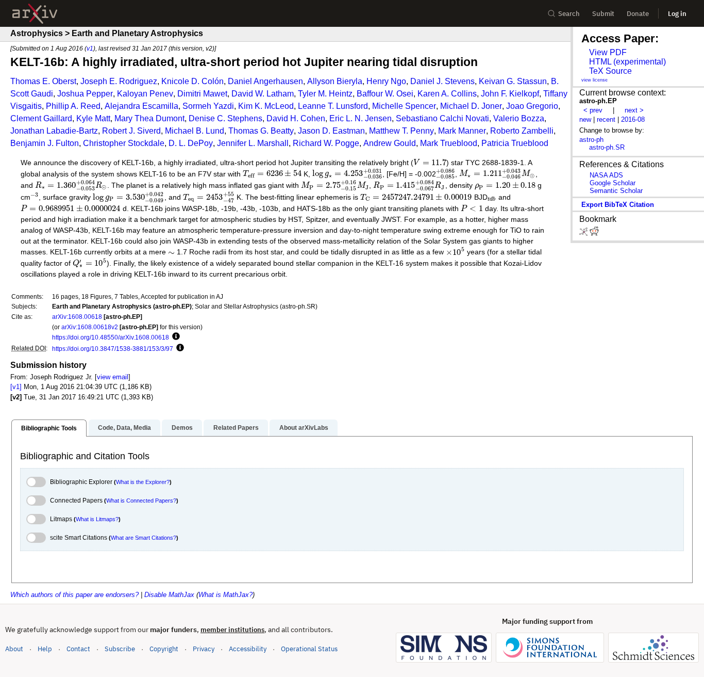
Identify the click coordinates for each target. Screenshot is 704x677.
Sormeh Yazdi (208, 106)
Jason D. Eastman (331, 130)
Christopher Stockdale (123, 143)
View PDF (608, 52)
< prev (592, 110)
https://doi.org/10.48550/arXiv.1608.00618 (110, 337)
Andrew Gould (389, 143)
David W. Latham (262, 93)
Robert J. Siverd (131, 130)
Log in (677, 13)
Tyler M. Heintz (325, 93)
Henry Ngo (386, 81)
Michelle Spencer (404, 106)
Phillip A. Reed (73, 106)
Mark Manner (462, 130)
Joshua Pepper (85, 93)
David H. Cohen (295, 118)
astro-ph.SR (607, 147)
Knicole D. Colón (192, 81)
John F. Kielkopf (510, 93)
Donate (638, 13)
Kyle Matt (93, 118)
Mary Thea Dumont (149, 118)
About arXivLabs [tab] (303, 427)
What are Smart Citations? (143, 538)
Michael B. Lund (194, 130)
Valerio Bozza (518, 118)
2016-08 (633, 119)
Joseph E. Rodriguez (118, 81)
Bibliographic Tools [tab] (49, 428)
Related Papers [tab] (236, 427)
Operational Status (309, 648)
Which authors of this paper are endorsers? (74, 595)
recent (606, 119)
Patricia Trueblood (514, 143)
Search (569, 13)
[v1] (16, 387)
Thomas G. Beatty (261, 130)
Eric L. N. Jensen (360, 118)
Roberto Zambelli (522, 130)
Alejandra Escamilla (141, 106)
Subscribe (120, 648)
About (14, 648)
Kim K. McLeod (266, 106)
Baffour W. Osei (385, 93)
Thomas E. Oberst (43, 81)
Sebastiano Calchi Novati (442, 118)
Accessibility (247, 648)
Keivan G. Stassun (513, 81)
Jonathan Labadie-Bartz (54, 130)
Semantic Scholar (616, 191)
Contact (78, 648)
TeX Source (610, 71)
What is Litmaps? (97, 519)
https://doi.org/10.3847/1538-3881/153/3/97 (112, 348)
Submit (603, 13)
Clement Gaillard (41, 118)
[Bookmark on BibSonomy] (584, 233)
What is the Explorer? (143, 482)
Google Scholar (612, 183)
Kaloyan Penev (145, 93)
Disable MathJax (169, 595)
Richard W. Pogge (326, 143)
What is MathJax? (225, 595)
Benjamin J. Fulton (44, 143)
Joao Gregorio (532, 106)
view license (594, 80)
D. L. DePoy (191, 143)
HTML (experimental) (627, 61)
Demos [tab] (182, 427)
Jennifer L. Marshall (253, 143)
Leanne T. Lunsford (333, 106)
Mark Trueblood (448, 143)
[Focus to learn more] (174, 337)
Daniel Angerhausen (265, 81)
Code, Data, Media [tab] (124, 427)
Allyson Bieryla (334, 81)
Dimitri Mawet (202, 93)
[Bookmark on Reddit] (594, 233)
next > (634, 110)
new (585, 119)
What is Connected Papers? (141, 500)
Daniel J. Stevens (442, 81)
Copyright (163, 648)
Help (45, 648)
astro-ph (591, 139)
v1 (90, 48)
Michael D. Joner (471, 106)
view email (112, 377)
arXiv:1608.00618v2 (89, 327)
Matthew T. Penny (401, 130)
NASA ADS (606, 175)
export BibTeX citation (617, 204)
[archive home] (34, 14)
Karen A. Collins (447, 93)
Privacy (203, 648)
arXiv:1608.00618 (77, 316)
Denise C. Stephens (225, 118)
